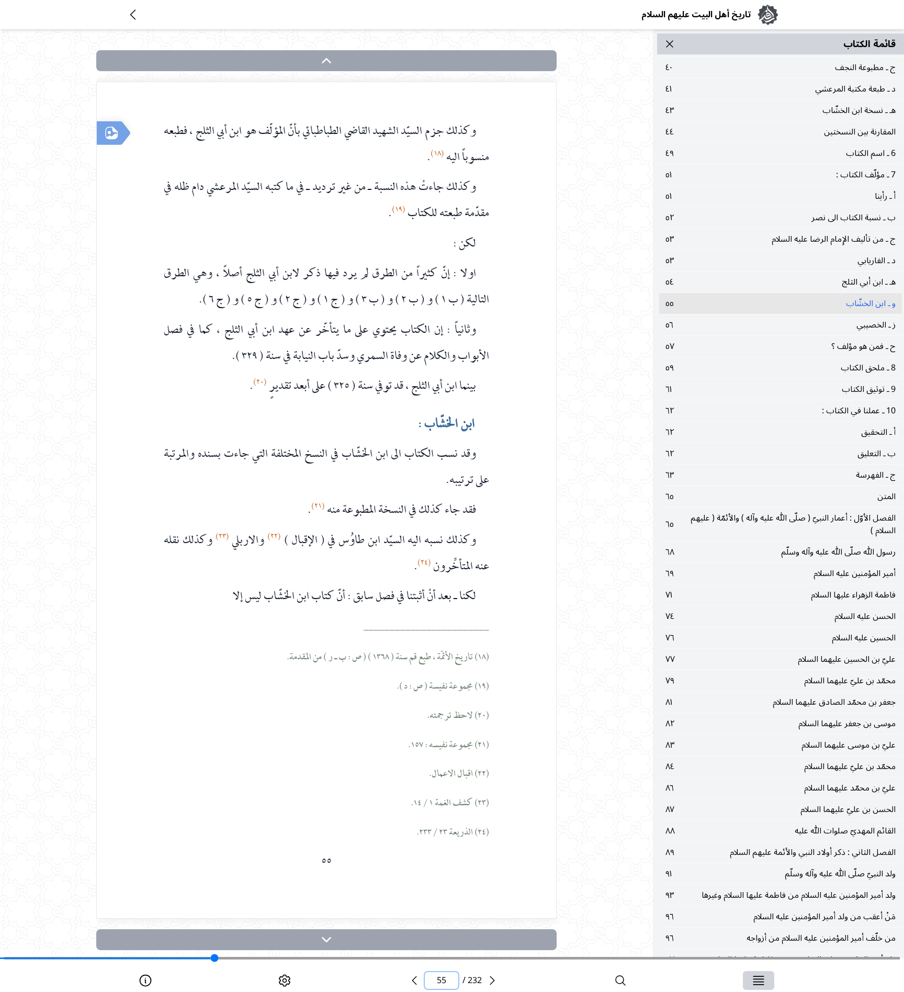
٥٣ (780, 239)
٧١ (780, 595)
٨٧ (780, 809)
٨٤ (780, 766)
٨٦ (780, 788)
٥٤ (780, 282)
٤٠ (780, 67)
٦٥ (780, 496)
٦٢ (780, 411)
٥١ (780, 175)
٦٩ (780, 573)
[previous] (414, 980)
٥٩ (780, 368)
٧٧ (780, 659)
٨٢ (780, 723)
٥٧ (780, 346)
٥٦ (780, 325)
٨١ (780, 702)
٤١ (780, 89)
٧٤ (780, 616)
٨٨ (780, 831)
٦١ (780, 389)
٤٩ (780, 153)
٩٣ (780, 895)
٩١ (780, 874)
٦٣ (780, 475)
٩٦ (780, 917)
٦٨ (780, 552)
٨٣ (780, 745)
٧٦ (780, 638)
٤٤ (780, 132)
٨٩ (780, 852)
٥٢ (780, 218)
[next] (326, 939)
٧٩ (780, 681)
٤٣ (780, 110)
